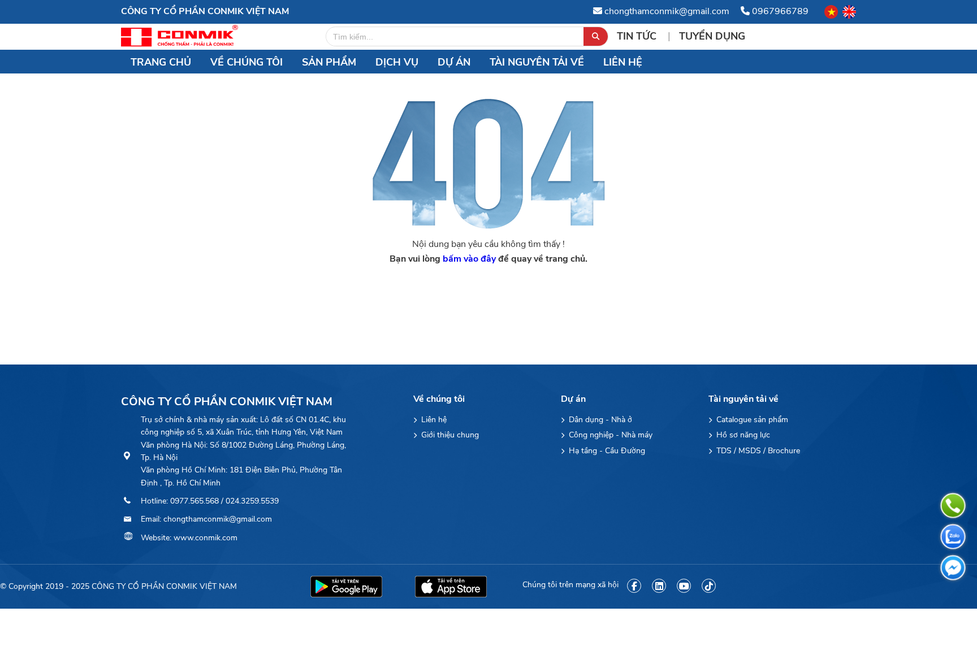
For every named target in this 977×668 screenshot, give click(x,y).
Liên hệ (622, 62)
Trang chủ (161, 62)
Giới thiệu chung (449, 435)
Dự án (454, 62)
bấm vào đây (469, 259)
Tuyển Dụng (712, 36)
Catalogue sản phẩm (751, 419)
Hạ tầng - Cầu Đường (606, 450)
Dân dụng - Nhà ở (599, 419)
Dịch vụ (396, 62)
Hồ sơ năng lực (742, 435)
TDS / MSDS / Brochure (757, 450)
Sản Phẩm (329, 62)
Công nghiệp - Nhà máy (609, 435)
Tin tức (638, 36)
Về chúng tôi (246, 62)
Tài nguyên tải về (537, 62)
